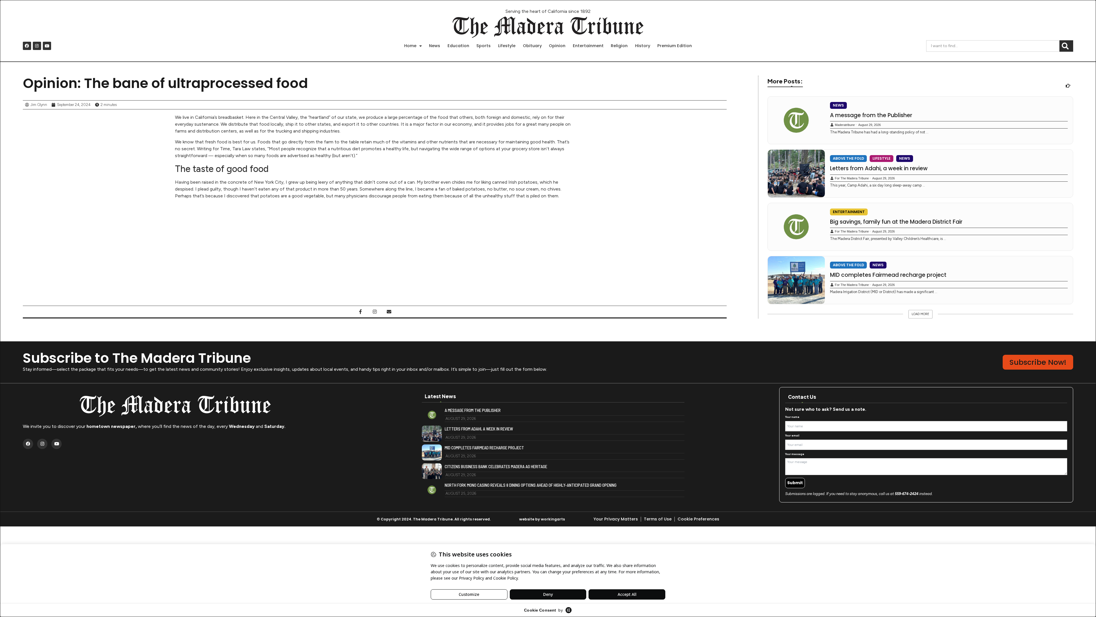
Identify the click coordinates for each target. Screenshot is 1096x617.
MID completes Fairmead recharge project (888, 275)
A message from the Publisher (871, 115)
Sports (483, 46)
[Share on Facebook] (360, 311)
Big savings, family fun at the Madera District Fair (896, 222)
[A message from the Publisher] (796, 120)
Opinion (557, 46)
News (434, 46)
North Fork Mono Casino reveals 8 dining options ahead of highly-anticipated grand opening (530, 485)
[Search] (1066, 46)
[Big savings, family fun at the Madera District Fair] (796, 227)
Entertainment (588, 46)
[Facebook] (27, 46)
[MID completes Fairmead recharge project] (796, 280)
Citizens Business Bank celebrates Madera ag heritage (496, 466)
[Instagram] (37, 46)
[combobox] (992, 46)
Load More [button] (920, 314)
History (642, 46)
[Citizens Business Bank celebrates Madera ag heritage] (432, 471)
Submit (795, 483)
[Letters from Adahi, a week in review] (796, 173)
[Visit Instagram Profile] (374, 311)
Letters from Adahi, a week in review (879, 168)
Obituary (532, 46)
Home (410, 46)
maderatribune (845, 125)
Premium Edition (674, 46)
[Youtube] (47, 46)
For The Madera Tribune (852, 178)
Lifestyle (506, 46)
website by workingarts (542, 519)
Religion (619, 46)
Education (458, 46)
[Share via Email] (389, 311)
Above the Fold (848, 158)
